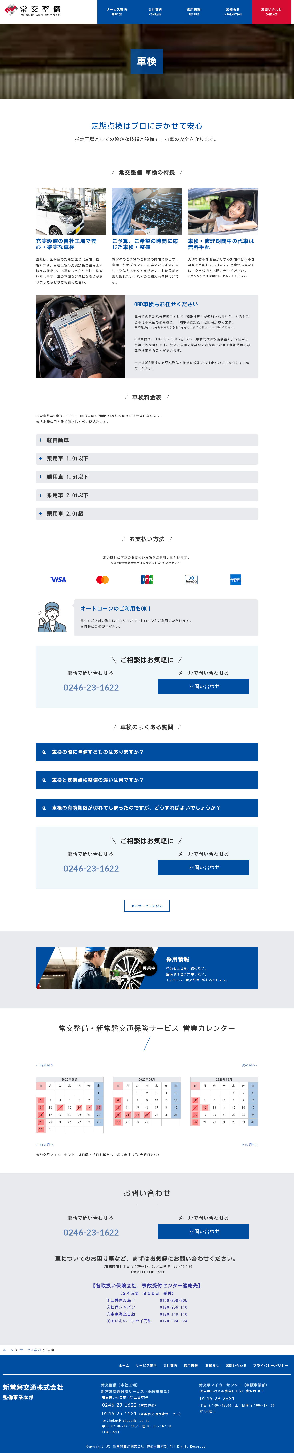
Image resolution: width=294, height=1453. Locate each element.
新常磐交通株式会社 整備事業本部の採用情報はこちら (147, 968)
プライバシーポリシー (270, 1365)
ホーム (8, 1350)
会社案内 (170, 1365)
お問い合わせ (204, 686)
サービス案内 (30, 1350)
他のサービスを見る (147, 906)
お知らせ (212, 1365)
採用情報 (191, 1365)
